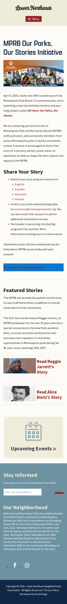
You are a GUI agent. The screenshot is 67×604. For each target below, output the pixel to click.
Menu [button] (35, 19)
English (19, 184)
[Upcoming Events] (33, 431)
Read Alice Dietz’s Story (49, 394)
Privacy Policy (51, 590)
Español (20, 189)
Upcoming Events (31, 448)
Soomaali (20, 194)
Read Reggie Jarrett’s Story (49, 366)
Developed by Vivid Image (33, 594)
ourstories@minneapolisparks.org (35, 209)
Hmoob (20, 199)
